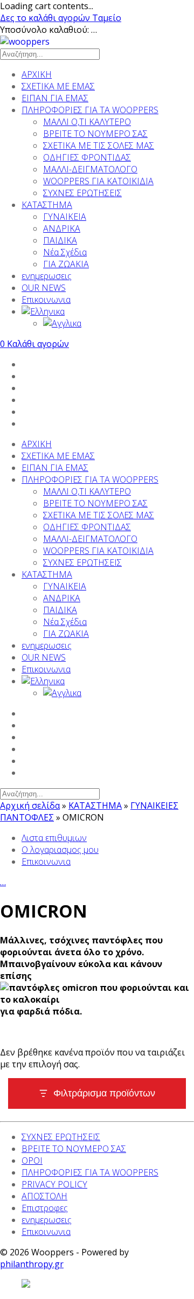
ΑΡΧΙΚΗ (37, 74)
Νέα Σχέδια (65, 252)
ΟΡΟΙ (32, 1160)
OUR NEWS (44, 288)
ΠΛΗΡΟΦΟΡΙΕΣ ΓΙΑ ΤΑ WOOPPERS (90, 110)
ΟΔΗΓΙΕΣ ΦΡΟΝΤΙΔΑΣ (87, 157)
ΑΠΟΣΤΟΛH (44, 1196)
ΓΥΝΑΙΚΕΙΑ (64, 217)
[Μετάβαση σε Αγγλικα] (118, 323)
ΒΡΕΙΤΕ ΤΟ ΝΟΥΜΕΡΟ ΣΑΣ (95, 134)
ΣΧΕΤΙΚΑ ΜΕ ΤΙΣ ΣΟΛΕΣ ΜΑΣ (98, 145)
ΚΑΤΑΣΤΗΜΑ (47, 205)
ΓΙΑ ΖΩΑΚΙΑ (66, 264)
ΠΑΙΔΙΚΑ (60, 240)
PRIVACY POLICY (54, 1184)
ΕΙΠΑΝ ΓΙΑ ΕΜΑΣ (55, 98)
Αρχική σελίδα (30, 805)
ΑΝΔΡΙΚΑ (61, 228)
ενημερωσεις (47, 276)
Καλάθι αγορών (34, 344)
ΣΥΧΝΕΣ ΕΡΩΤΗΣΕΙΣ (82, 193)
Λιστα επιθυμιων (54, 838)
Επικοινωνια (46, 299)
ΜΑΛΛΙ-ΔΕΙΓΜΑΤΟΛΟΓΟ (90, 169)
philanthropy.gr (32, 1264)
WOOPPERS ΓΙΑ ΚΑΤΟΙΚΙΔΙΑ (98, 181)
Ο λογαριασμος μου (60, 850)
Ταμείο (106, 18)
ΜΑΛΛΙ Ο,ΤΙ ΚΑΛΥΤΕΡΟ (87, 122)
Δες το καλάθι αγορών (46, 18)
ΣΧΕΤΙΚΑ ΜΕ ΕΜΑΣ (58, 86)
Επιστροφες (45, 1208)
